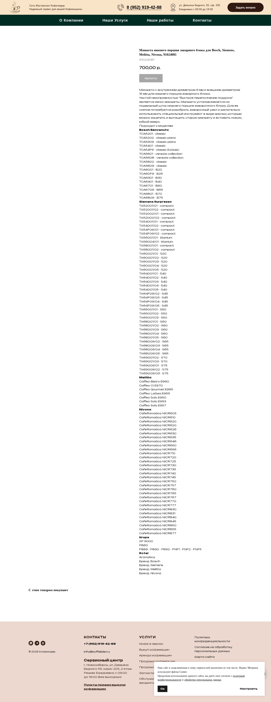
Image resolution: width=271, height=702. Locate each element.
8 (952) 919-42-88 (144, 7)
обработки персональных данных (202, 679)
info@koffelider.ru (97, 651)
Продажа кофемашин (157, 661)
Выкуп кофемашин (154, 649)
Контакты (202, 20)
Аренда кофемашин (155, 655)
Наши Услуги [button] (115, 20)
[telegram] (37, 643)
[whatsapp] (31, 643)
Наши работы (160, 20)
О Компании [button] (71, 20)
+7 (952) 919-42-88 (100, 643)
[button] (245, 7)
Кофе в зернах (151, 643)
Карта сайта (204, 656)
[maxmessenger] (43, 643)
